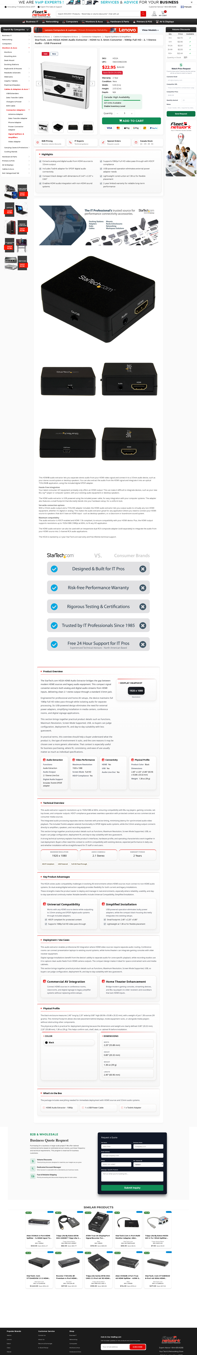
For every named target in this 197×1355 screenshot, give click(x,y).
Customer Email (172, 77)
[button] (186, 7)
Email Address (105, 1151)
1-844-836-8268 (177, 1348)
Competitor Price (172, 92)
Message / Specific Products (109, 1170)
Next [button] (92, 83)
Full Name (104, 1142)
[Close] (192, 2)
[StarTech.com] (116, 53)
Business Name (137, 1142)
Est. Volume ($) (137, 1160)
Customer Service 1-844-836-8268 (162, 7)
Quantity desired (172, 100)
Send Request (181, 114)
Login (154, 15)
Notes (169, 104)
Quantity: (108, 113)
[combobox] (98, 14)
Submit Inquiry (132, 1187)
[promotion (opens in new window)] (98, 2)
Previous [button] (38, 83)
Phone (103, 1160)
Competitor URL (172, 84)
